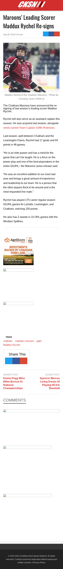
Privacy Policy (39, 562)
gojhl (39, 341)
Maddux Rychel (11, 344)
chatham (7, 341)
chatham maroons (24, 341)
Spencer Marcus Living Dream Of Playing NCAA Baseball (50, 383)
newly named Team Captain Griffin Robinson (28, 127)
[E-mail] (57, 34)
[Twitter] (46, 34)
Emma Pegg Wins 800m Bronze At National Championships (14, 383)
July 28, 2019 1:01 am (13, 34)
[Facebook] (51, 34)
